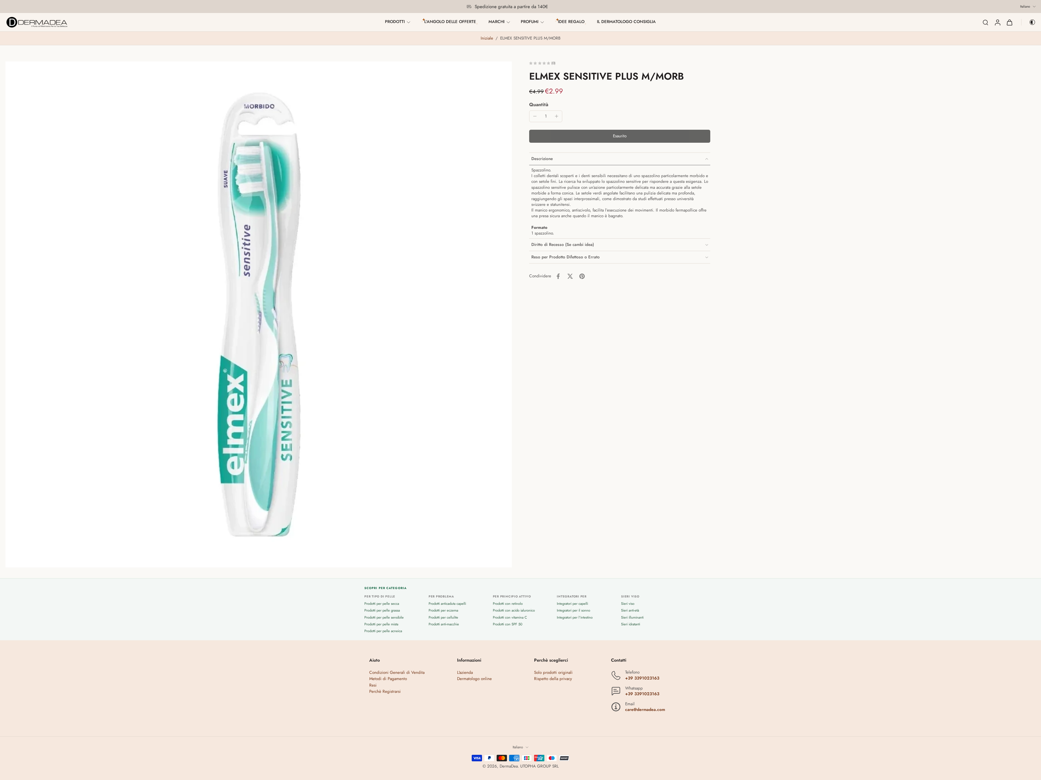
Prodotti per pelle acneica (383, 630)
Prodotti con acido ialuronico (514, 610)
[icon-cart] (1009, 22)
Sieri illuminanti (632, 617)
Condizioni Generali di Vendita (397, 673)
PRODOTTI (395, 22)
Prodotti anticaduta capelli (447, 603)
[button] (619, 136)
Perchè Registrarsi (385, 691)
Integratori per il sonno (573, 610)
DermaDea (509, 766)
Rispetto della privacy (553, 679)
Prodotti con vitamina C (510, 617)
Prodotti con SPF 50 (507, 624)
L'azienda (465, 673)
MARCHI (497, 22)
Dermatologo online (474, 679)
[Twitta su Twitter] (570, 276)
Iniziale (487, 38)
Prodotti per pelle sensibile (384, 617)
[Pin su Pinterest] (582, 276)
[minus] (534, 116)
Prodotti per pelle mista (381, 624)
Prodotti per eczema (443, 610)
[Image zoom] (258, 314)
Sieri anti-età (630, 610)
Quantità (538, 104)
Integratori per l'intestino (575, 617)
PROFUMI (529, 22)
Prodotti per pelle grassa (382, 610)
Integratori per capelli (572, 603)
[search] (985, 22)
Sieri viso (627, 603)
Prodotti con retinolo (508, 603)
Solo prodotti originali (553, 673)
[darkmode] (1028, 22)
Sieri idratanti (630, 624)
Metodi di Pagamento (388, 679)
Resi (373, 685)
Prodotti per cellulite (443, 617)
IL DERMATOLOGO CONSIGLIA (626, 22)
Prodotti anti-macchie (444, 624)
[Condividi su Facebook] (558, 276)
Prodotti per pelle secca (381, 603)
